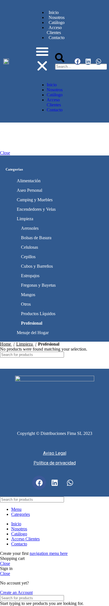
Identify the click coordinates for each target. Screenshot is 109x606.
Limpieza (25, 218)
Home (6, 344)
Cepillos (28, 256)
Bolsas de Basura (36, 237)
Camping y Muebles (35, 199)
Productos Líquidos (38, 313)
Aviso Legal (54, 453)
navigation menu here (49, 553)
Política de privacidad (55, 463)
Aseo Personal (29, 190)
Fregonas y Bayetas (38, 285)
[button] (42, 59)
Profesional (31, 323)
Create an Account (16, 592)
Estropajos (30, 275)
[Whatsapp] (98, 61)
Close (5, 152)
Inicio (54, 12)
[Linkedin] (87, 61)
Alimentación (29, 180)
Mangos (28, 294)
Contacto (55, 109)
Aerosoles (30, 228)
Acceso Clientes (54, 30)
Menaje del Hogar (33, 332)
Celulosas (29, 247)
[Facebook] (77, 61)
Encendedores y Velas (36, 209)
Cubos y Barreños (37, 266)
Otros (26, 304)
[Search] (102, 355)
